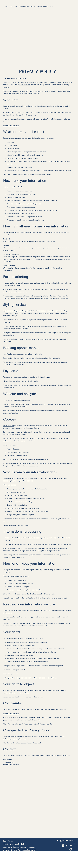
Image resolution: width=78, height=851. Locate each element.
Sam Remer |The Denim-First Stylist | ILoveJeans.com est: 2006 (29, 6)
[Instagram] (63, 845)
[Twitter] (70, 845)
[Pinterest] (70, 849)
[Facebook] (67, 845)
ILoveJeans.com (25, 85)
